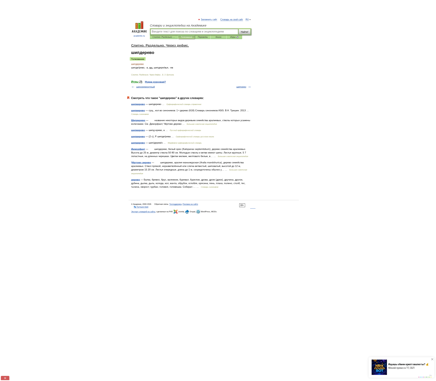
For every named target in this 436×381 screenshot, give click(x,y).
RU (247, 19)
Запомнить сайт (209, 19)
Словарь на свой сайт (231, 19)
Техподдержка (175, 204)
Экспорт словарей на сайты (143, 212)
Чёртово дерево (141, 162)
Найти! (244, 31)
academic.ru (139, 36)
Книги (218, 37)
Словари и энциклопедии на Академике (178, 25)
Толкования (186, 37)
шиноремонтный (145, 86)
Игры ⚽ (234, 37)
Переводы (203, 37)
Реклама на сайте (190, 204)
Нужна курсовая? (155, 81)
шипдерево (138, 104)
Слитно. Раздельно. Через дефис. (163, 37)
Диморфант (138, 149)
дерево (135, 179)
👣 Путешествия (141, 207)
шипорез (241, 86)
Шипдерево (138, 120)
